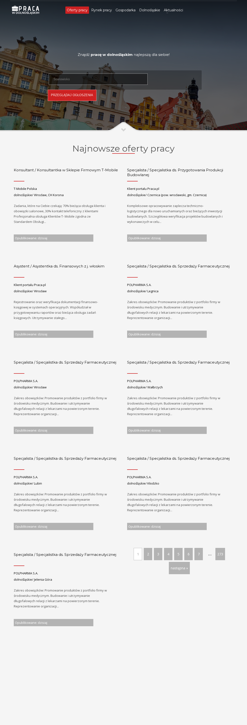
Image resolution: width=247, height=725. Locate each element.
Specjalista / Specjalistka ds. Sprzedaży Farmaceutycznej (178, 266)
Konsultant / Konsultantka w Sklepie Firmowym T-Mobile (66, 170)
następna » (179, 568)
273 (220, 554)
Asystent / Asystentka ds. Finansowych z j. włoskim (59, 266)
